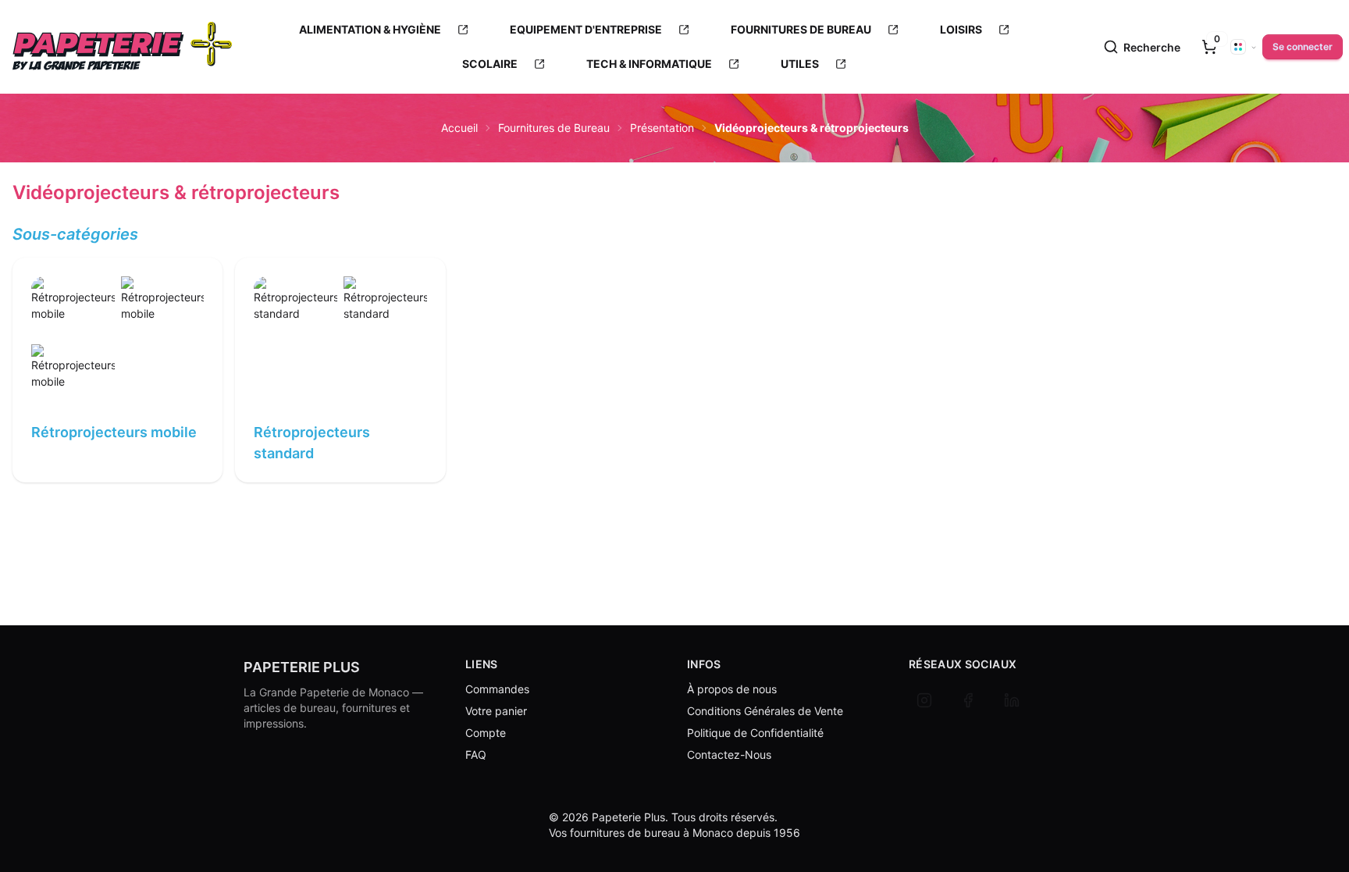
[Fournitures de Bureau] (893, 29)
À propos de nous (732, 689)
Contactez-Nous (729, 754)
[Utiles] (841, 64)
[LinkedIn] (1011, 700)
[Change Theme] (1243, 46)
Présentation (662, 127)
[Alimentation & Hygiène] (463, 29)
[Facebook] (968, 700)
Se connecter (1302, 46)
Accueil (459, 127)
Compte (485, 732)
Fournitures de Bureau (554, 127)
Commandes (497, 689)
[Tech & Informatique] (734, 64)
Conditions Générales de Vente (765, 710)
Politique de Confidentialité (755, 732)
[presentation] (1209, 46)
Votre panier (496, 710)
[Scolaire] (539, 64)
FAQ (475, 754)
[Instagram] (924, 700)
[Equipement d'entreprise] (684, 29)
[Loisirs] (1004, 29)
